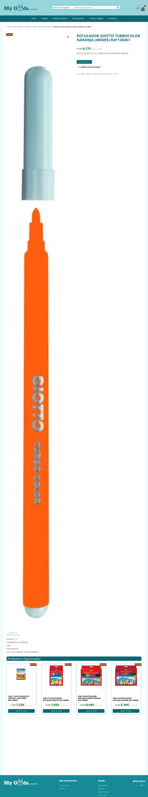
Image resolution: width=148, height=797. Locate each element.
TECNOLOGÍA (102, 795)
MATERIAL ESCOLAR (31, 27)
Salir (143, 785)
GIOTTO (115, 74)
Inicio (33, 18)
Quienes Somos (60, 18)
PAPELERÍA (21, 27)
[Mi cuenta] (137, 8)
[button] (68, 37)
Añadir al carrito (84, 62)
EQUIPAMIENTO (103, 785)
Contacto (112, 18)
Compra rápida (96, 18)
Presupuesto (78, 18)
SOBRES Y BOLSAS (104, 792)
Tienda (44, 18)
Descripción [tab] (13, 633)
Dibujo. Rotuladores (44, 27)
